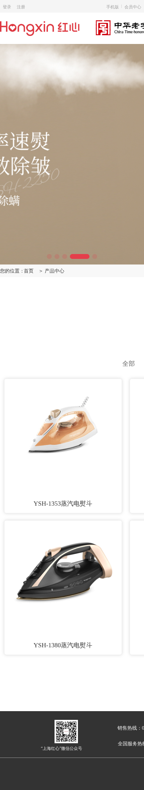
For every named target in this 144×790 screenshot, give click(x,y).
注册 (21, 6)
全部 (128, 363)
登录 (7, 6)
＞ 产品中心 (51, 271)
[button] (49, 256)
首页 (29, 271)
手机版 (112, 6)
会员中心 (132, 6)
